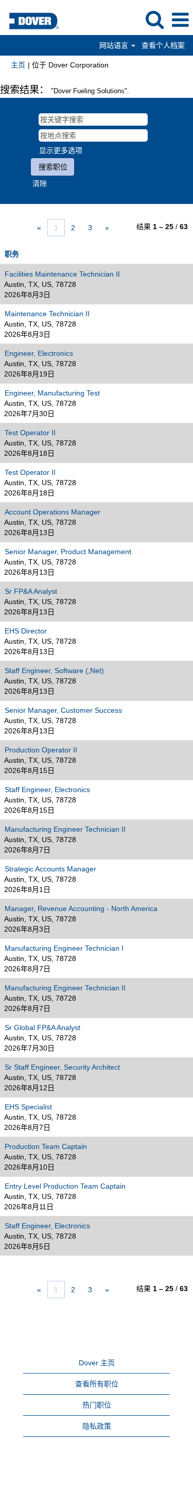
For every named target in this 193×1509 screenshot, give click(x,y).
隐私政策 (96, 1426)
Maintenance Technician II (47, 314)
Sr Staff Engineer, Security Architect (62, 1067)
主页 (18, 65)
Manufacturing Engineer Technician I (64, 948)
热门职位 (96, 1405)
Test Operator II (30, 432)
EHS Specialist (28, 1107)
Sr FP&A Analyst (31, 591)
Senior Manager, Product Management (68, 551)
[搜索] (154, 19)
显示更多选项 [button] (60, 150)
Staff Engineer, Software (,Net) (54, 670)
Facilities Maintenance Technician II (62, 274)
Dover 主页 (97, 1363)
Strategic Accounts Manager (50, 869)
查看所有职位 (96, 1384)
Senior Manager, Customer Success (63, 710)
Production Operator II (41, 750)
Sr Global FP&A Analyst (42, 1027)
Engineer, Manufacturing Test (52, 393)
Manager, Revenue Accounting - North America (81, 908)
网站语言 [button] (114, 45)
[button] (180, 20)
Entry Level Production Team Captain (65, 1186)
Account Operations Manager (52, 512)
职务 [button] (12, 254)
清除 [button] (39, 183)
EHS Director (26, 631)
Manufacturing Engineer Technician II (65, 829)
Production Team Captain (46, 1146)
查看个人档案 (163, 45)
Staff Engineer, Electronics (47, 789)
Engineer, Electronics (39, 353)
